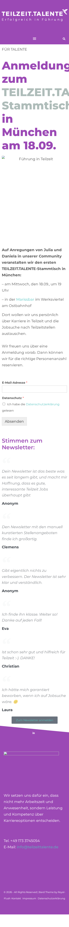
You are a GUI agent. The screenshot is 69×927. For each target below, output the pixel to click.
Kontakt (16, 898)
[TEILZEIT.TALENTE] (34, 16)
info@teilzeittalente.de (37, 847)
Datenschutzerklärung (42, 404)
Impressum (29, 898)
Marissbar (25, 299)
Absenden (14, 421)
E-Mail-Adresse (14, 382)
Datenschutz (13, 398)
